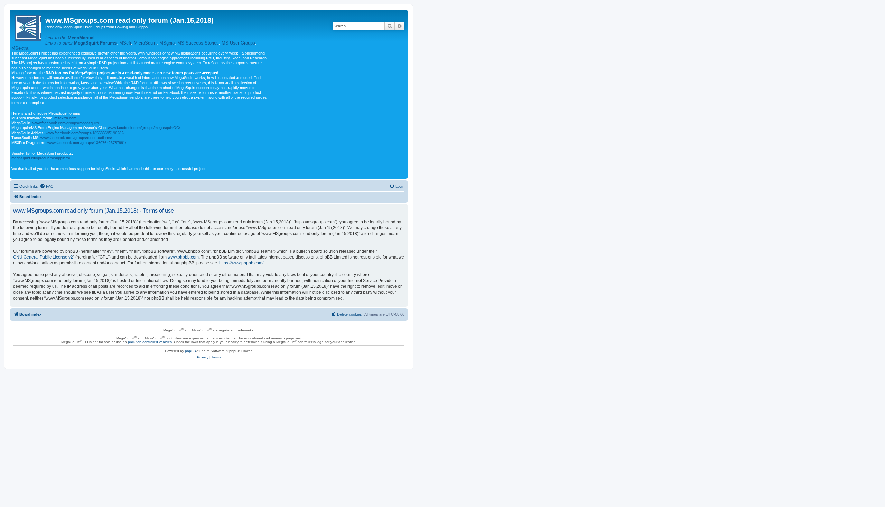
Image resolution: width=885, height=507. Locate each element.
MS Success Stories (198, 43)
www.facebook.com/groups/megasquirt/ (65, 123)
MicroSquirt (145, 43)
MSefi (125, 43)
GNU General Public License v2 (43, 257)
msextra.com (65, 118)
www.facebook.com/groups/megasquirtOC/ (144, 128)
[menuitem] (47, 186)
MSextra (19, 48)
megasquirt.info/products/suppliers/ (40, 158)
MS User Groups (238, 43)
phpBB (190, 351)
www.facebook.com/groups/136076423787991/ (86, 142)
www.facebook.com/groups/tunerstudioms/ (76, 138)
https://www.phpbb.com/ (241, 263)
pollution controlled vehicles (150, 342)
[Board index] (28, 26)
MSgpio (167, 43)
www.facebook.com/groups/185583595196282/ (85, 133)
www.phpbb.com (183, 257)
